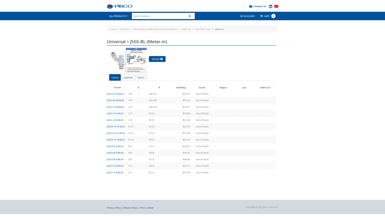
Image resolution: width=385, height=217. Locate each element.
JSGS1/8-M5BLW (115, 100)
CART (269, 15)
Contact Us (259, 6)
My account (247, 15)
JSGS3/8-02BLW (115, 146)
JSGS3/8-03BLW (115, 152)
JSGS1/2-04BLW (115, 172)
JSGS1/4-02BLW (115, 119)
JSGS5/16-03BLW (116, 139)
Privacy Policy (114, 207)
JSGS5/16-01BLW (116, 126)
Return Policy (130, 207)
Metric (141, 77)
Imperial (128, 77)
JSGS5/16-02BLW (116, 133)
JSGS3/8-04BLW (115, 159)
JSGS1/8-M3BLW (115, 93)
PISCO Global (146, 207)
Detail (156, 59)
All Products (117, 15)
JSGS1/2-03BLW (115, 165)
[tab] (115, 77)
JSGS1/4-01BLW (115, 113)
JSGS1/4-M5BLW (115, 106)
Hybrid (115, 77)
